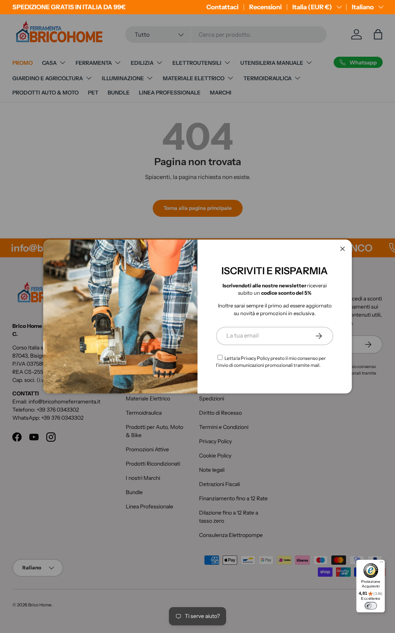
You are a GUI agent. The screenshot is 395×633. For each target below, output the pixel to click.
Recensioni (265, 7)
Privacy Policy (255, 358)
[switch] (371, 605)
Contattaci (222, 7)
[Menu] (381, 563)
